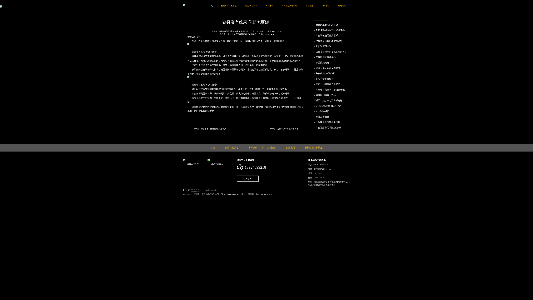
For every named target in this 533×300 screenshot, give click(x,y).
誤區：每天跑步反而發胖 (328, 68)
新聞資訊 (342, 5)
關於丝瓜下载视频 (229, 5)
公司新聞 (209, 14)
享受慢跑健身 (322, 62)
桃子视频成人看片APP (159, 197)
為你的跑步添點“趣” (325, 73)
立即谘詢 (248, 178)
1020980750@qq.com (322, 169)
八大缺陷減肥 (322, 111)
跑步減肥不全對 (323, 46)
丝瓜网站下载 (211, 190)
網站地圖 (4, 197)
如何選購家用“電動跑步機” (329, 127)
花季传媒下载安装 (81, 197)
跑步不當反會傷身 (325, 78)
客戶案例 (269, 5)
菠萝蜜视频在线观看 (99, 197)
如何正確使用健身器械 (327, 35)
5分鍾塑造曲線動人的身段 (329, 105)
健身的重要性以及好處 (327, 24)
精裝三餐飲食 (322, 116)
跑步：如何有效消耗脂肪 (328, 84)
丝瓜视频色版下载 (16, 197)
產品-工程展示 (251, 5)
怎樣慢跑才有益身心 (326, 57)
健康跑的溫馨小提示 (326, 95)
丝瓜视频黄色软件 (289, 5)
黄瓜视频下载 (49, 197)
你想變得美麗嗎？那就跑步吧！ (331, 89)
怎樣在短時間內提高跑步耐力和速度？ (331, 51)
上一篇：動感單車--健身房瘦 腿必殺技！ (210, 128)
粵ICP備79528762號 (264, 194)
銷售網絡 (326, 5)
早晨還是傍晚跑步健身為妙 (329, 40)
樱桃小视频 (128, 197)
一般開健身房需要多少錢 (328, 122)
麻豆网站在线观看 (64, 197)
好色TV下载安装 (141, 197)
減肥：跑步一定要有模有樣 (329, 100)
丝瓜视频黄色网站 (34, 197)
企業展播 (290, 147)
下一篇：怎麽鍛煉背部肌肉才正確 (283, 128)
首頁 (211, 5)
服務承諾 (309, 5)
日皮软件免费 (116, 197)
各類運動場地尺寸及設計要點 (330, 30)
